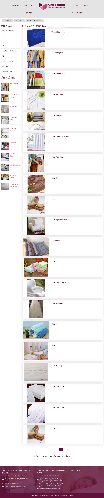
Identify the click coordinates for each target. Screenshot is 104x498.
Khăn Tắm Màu (57, 157)
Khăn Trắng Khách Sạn (60, 136)
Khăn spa (54, 199)
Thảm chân (55, 241)
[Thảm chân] (36, 246)
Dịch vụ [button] (85, 5)
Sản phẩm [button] (28, 5)
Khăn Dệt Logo (57, 95)
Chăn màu (13, 143)
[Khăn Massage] (36, 309)
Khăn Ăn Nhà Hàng (58, 74)
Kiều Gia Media (69, 495)
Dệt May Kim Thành (48, 495)
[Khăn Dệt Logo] (36, 100)
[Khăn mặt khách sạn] (36, 226)
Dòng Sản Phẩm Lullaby (9, 51)
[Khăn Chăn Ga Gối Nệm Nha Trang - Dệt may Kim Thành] (52, 6)
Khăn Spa (54, 178)
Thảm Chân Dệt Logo (59, 32)
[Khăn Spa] (36, 184)
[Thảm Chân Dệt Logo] (36, 38)
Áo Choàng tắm (57, 53)
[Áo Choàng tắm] (36, 59)
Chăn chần (13, 106)
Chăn (3, 35)
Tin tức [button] (75, 5)
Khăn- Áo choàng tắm (9, 30)
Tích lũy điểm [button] (77, 13)
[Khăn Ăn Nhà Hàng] (36, 80)
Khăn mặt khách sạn (59, 220)
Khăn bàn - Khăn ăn (8, 66)
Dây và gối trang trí (8, 61)
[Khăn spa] (36, 205)
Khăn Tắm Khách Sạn (59, 282)
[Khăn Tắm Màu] (36, 163)
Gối (3, 46)
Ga (2, 40)
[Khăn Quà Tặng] (36, 121)
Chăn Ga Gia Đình (7, 71)
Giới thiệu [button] (15, 5)
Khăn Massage (57, 303)
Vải (3, 56)
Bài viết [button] (29, 13)
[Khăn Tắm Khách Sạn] (36, 288)
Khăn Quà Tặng (57, 115)
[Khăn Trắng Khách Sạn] (36, 142)
